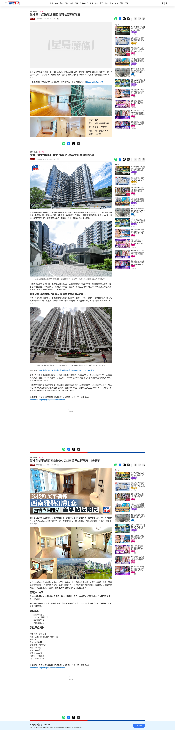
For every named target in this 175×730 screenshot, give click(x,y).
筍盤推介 (41, 11)
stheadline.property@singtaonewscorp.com (47, 400)
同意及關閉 (138, 725)
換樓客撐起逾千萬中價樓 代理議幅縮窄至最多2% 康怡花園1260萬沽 (66, 371)
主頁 (31, 11)
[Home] (14, 3)
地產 (35, 11)
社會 (132, 74)
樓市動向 (41, 152)
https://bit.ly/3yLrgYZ (94, 82)
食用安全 (133, 42)
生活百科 (133, 32)
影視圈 (133, 53)
